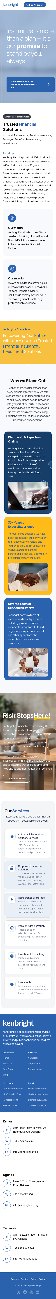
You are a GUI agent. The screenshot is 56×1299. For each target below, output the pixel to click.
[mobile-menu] (51, 5)
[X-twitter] (19, 1292)
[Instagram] (31, 1292)
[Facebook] (25, 1292)
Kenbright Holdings (32, 1285)
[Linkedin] (37, 1292)
